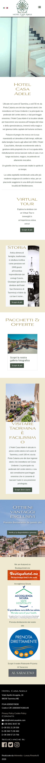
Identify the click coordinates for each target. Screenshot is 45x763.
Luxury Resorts (30, 756)
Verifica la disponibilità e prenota (22, 533)
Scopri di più (27, 230)
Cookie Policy (20, 713)
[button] (3, 38)
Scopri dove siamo (22, 490)
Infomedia (18, 756)
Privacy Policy (8, 713)
